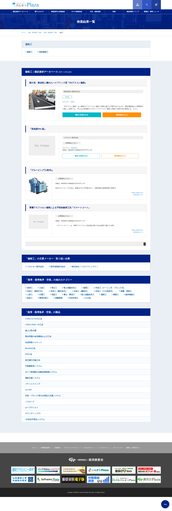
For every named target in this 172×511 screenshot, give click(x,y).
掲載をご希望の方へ (133, 448)
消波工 (54, 295)
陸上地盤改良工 (87, 295)
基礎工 (86, 288)
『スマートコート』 (59, 207)
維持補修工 (130, 295)
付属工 (42, 295)
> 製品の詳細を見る (137, 192)
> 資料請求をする (137, 195)
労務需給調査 (45, 448)
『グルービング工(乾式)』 (41, 170)
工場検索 (57, 448)
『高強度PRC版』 (37, 129)
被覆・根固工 (126, 291)
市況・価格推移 (95, 11)
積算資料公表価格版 (58, 11)
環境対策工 (44, 298)
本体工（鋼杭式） (81, 291)
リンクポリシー (103, 448)
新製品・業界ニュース (151, 11)
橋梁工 (116, 295)
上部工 (30, 295)
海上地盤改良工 (70, 288)
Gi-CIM (28, 390)
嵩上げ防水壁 (30, 331)
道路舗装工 (43, 52)
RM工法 (28, 354)
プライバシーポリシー (71, 448)
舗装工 (28, 44)
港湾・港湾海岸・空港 (34, 32)
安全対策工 (74, 298)
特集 (114, 11)
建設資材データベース (20, 11)
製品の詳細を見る (81, 115)
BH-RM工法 (30, 348)
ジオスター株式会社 (71, 138)
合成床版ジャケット (33, 342)
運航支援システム (32, 378)
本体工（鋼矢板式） (58, 291)
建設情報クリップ (133, 11)
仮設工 (30, 298)
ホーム (24, 32)
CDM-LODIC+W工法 (34, 325)
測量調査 (59, 298)
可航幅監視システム (33, 366)
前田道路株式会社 (57, 267)
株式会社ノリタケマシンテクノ (84, 267)
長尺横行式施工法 (32, 360)
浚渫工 (30, 288)
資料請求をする (122, 115)
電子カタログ (39, 11)
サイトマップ (117, 448)
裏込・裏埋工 (69, 295)
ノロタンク (30, 402)
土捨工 (42, 288)
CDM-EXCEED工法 (33, 319)
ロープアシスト (31, 408)
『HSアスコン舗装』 (58, 83)
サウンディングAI (32, 413)
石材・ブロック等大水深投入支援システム (43, 396)
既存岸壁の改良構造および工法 (38, 336)
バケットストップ (32, 384)
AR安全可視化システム (35, 419)
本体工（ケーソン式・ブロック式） (110, 288)
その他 (88, 298)
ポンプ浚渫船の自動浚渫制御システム (41, 372)
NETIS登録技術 (76, 11)
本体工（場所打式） (35, 291)
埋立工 (54, 288)
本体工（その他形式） (104, 291)
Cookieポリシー (88, 448)
